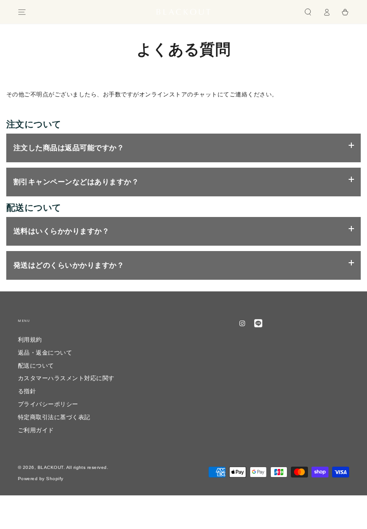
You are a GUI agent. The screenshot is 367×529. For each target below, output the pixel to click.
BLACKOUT (51, 467)
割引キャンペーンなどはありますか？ (76, 182)
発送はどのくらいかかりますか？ (68, 265)
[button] (308, 12)
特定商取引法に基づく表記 (54, 417)
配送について (36, 365)
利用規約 (30, 339)
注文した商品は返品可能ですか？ (68, 148)
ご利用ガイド (36, 430)
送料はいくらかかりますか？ (61, 231)
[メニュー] (22, 12)
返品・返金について (48, 352)
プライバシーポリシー (48, 404)
